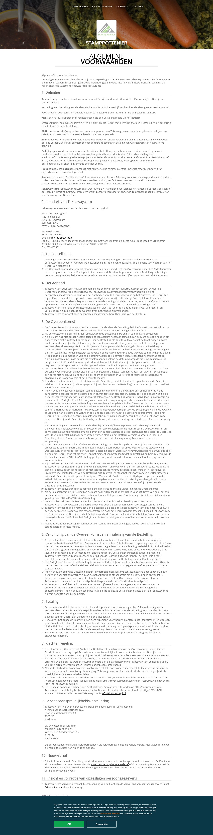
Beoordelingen (102, 6)
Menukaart (80, 6)
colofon (138, 6)
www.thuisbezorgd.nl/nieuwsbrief (110, 764)
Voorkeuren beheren (110, 813)
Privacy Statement (55, 787)
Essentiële (102, 824)
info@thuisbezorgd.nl (61, 237)
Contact (122, 6)
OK (69, 824)
